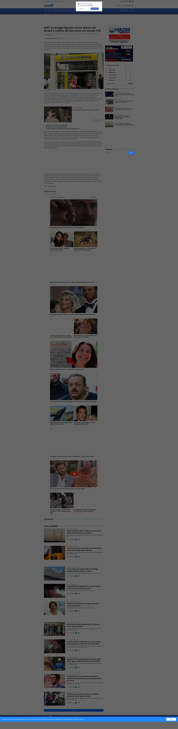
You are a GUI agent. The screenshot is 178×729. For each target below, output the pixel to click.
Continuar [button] (171, 719)
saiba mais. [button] (81, 719)
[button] (165, 719)
